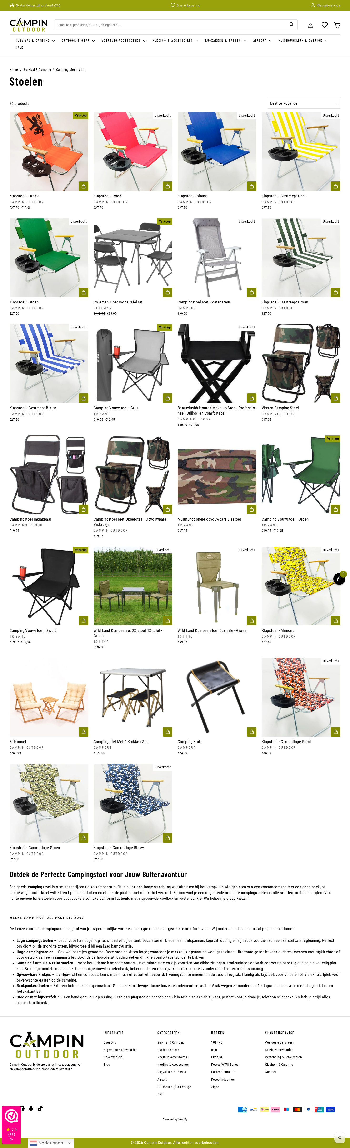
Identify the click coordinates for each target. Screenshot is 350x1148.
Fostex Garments (223, 1072)
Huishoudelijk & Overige (301, 40)
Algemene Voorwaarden (121, 1050)
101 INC (217, 1042)
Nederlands (50, 1142)
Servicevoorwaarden (279, 1050)
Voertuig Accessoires (122, 40)
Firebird (216, 1057)
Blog (107, 1064)
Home (14, 70)
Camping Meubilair (69, 70)
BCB (214, 1050)
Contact (270, 1072)
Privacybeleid (113, 1057)
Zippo (215, 1087)
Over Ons (110, 1042)
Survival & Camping (33, 40)
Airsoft (260, 40)
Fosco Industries (223, 1079)
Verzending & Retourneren (283, 1057)
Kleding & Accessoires (174, 40)
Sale (19, 47)
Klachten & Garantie (279, 1064)
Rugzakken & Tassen (223, 40)
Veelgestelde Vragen (280, 1042)
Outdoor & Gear (76, 40)
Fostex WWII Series (225, 1064)
